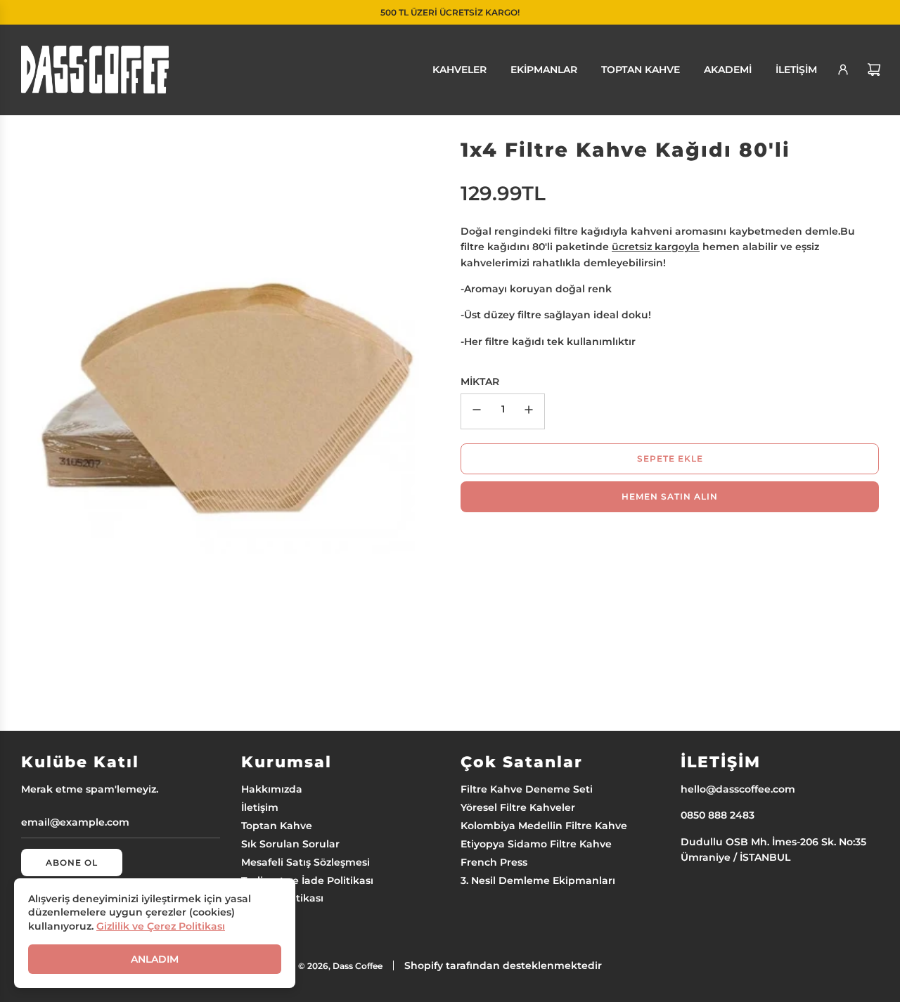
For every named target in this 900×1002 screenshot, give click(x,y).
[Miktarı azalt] (476, 411)
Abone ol (72, 862)
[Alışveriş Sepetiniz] (874, 69)
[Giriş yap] (843, 69)
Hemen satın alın (670, 496)
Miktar (480, 381)
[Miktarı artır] (528, 411)
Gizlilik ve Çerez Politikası (160, 926)
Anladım (155, 959)
